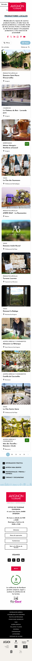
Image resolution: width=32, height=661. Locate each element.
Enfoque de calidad (16, 636)
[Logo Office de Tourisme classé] (16, 646)
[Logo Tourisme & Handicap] (25, 646)
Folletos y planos (16, 626)
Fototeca (16, 629)
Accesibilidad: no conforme (16, 614)
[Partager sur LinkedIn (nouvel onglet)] (14, 37)
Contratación (16, 631)
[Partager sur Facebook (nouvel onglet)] (8, 37)
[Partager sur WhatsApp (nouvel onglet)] (18, 37)
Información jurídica (16, 612)
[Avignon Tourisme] (17, 7)
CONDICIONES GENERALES (16, 619)
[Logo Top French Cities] (6, 646)
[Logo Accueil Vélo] (11, 651)
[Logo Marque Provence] (16, 641)
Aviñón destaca (16, 624)
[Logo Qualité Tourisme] (20, 651)
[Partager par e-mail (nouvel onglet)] (24, 37)
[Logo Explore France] (25, 641)
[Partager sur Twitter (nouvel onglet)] (11, 37)
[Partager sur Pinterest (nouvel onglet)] (21, 37)
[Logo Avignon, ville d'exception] (6, 641)
